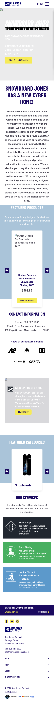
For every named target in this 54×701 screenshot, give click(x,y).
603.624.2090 (15, 648)
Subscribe (42, 611)
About (7, 670)
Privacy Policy (11, 691)
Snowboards (23, 485)
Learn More (23, 412)
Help (7, 658)
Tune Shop (25, 522)
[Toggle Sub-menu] (48, 658)
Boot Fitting (25, 547)
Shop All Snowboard (18, 60)
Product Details (27, 300)
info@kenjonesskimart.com (17, 652)
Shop (7, 664)
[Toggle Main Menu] (47, 4)
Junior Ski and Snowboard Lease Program (29, 575)
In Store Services (12, 677)
